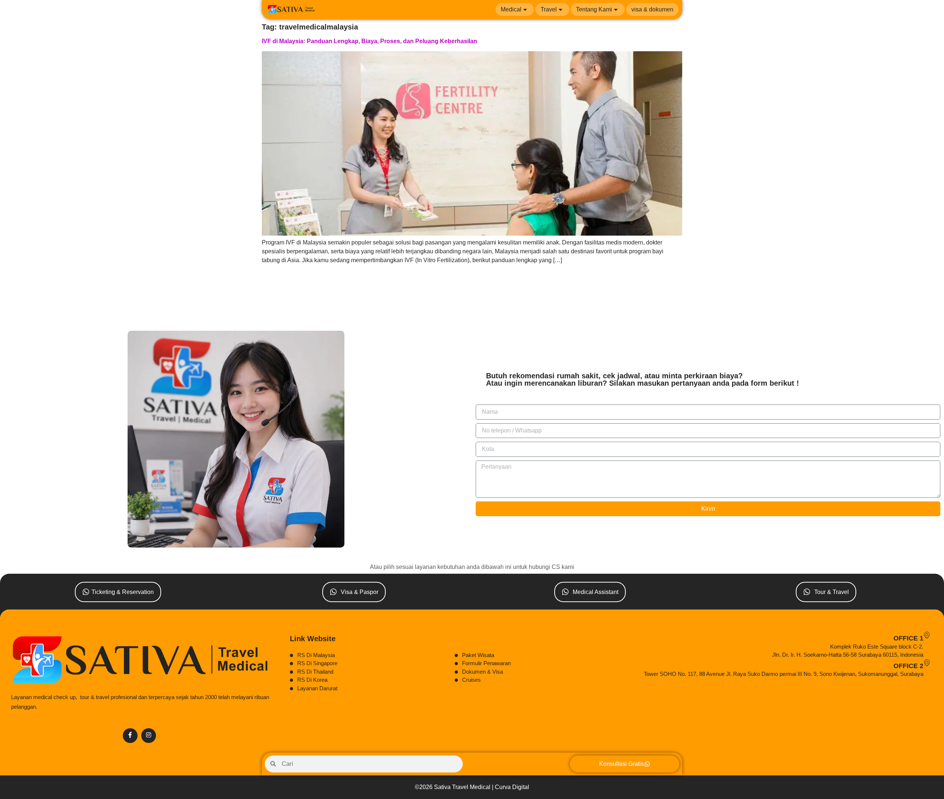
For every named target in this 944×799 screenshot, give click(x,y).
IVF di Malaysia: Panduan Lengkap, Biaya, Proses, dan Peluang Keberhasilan (369, 41)
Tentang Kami (594, 9)
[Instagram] (148, 735)
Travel (549, 9)
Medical (511, 9)
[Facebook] (130, 735)
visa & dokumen (652, 9)
